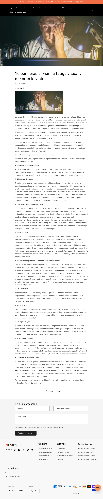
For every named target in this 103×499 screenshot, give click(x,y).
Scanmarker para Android (86, 455)
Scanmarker (81, 493)
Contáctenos (61, 448)
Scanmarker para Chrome (86, 448)
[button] (55, 8)
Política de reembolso (45, 455)
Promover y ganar (63, 452)
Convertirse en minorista (65, 455)
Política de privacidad (45, 452)
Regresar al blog (53, 391)
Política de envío (43, 459)
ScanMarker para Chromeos (87, 459)
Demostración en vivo (12, 476)
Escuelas (60, 459)
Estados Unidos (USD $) (16, 491)
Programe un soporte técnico (15, 473)
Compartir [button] (20, 88)
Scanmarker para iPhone (86, 452)
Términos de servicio (45, 448)
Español (33, 491)
